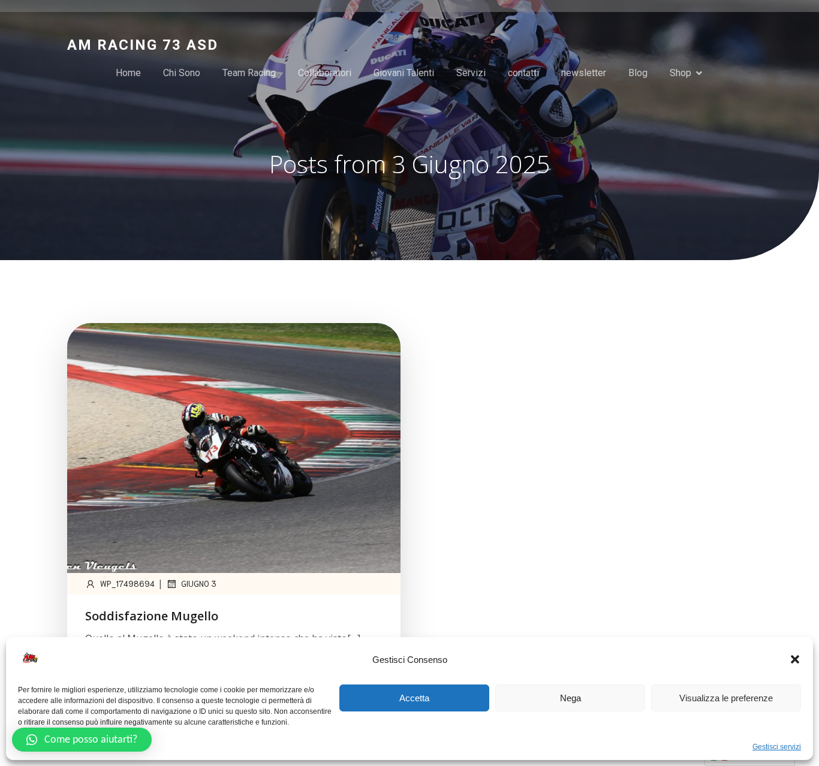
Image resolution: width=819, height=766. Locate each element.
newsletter (583, 73)
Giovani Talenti (404, 73)
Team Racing (249, 73)
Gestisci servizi (776, 747)
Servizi (471, 73)
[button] (795, 659)
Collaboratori (324, 73)
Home (128, 73)
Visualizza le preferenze (726, 698)
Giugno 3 (198, 583)
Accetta (414, 698)
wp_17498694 (127, 583)
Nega (570, 698)
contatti (523, 73)
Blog (638, 73)
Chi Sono (181, 73)
